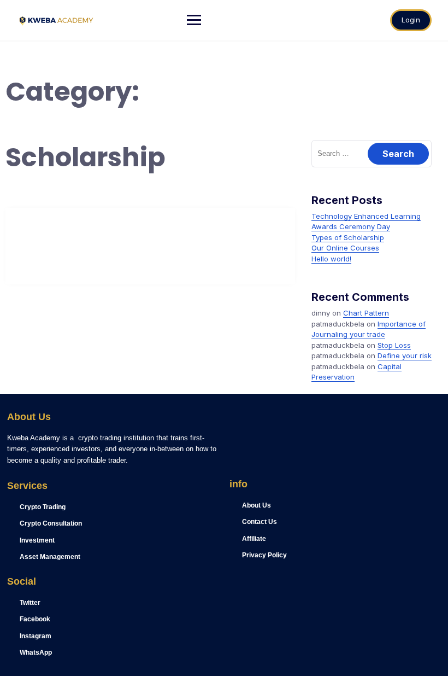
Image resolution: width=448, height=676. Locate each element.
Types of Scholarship (347, 237)
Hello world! (331, 258)
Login (411, 19)
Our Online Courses (345, 247)
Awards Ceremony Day (350, 226)
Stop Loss (394, 345)
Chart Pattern (366, 312)
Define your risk (405, 355)
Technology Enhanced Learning (366, 216)
